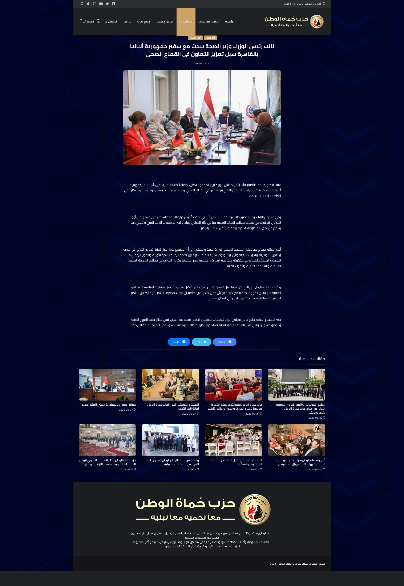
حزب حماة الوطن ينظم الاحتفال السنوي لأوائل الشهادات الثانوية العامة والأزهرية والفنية (107, 462)
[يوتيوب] (101, 4)
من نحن (127, 21)
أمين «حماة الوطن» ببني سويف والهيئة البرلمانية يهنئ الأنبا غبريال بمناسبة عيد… (299, 462)
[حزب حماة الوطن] (293, 21)
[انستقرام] (95, 4)
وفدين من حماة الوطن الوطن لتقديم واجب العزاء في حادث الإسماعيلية (172, 462)
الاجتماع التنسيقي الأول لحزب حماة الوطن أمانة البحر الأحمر (173, 406)
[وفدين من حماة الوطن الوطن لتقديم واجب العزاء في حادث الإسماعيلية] (170, 440)
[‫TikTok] (88, 4)
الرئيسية (229, 21)
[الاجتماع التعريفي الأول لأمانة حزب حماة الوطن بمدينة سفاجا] (233, 440)
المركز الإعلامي (165, 21)
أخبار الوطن (195, 37)
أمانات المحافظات (208, 21)
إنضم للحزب (143, 21)
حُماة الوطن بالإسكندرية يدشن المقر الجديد (109, 404)
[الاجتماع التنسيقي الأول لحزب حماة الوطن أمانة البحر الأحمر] (170, 385)
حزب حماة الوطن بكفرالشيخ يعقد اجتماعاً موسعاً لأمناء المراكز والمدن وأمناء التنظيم (235, 406)
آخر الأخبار (187, 21)
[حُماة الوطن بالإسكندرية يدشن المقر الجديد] (107, 385)
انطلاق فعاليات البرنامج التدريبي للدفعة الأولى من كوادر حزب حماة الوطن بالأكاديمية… (300, 408)
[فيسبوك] (113, 4)
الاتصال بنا (111, 21)
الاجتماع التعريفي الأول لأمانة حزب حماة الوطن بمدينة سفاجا (236, 462)
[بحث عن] (82, 3)
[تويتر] (107, 4)
